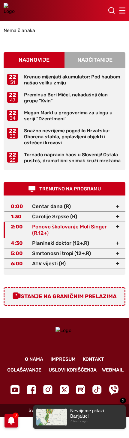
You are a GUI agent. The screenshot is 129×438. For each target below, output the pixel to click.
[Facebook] (31, 389)
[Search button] (111, 10)
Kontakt (93, 359)
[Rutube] (80, 389)
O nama (34, 359)
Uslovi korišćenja (73, 370)
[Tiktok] (97, 389)
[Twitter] (64, 389)
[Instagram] (47, 389)
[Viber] (113, 389)
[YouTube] (15, 389)
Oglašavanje (24, 370)
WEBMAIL (113, 370)
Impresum (63, 359)
